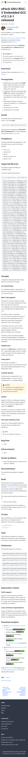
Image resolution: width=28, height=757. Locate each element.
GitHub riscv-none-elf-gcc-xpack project (12, 740)
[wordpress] (12, 29)
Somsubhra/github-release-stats (10, 670)
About (3, 710)
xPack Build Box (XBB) (13, 487)
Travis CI (6, 527)
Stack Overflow (5, 724)
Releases (8, 677)
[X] (7, 29)
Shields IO (9, 668)
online (3, 474)
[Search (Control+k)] (25, 2)
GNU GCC (14, 42)
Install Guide (16, 133)
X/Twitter (3, 729)
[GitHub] (9, 29)
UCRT (17, 103)
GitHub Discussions (6, 721)
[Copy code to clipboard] (25, 125)
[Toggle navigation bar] (2, 2)
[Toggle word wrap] (22, 125)
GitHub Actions (8, 525)
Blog (2, 713)
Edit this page (7, 680)
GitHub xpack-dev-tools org (9, 744)
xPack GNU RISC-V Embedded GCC (13, 38)
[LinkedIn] (10, 29)
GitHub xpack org (6, 742)
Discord (3, 726)
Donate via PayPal (6, 737)
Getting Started (5, 705)
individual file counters (12, 643)
